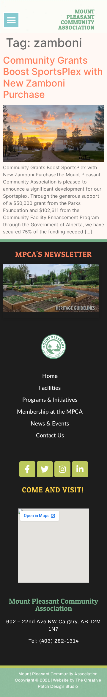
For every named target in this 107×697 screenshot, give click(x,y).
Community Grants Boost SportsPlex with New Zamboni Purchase (53, 77)
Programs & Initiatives (49, 400)
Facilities (50, 388)
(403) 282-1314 (59, 641)
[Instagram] (62, 469)
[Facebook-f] (27, 469)
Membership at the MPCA (50, 412)
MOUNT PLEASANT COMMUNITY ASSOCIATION (76, 19)
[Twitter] (45, 469)
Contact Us (50, 436)
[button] (11, 20)
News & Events (50, 424)
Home (50, 376)
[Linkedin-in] (80, 469)
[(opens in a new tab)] (51, 288)
